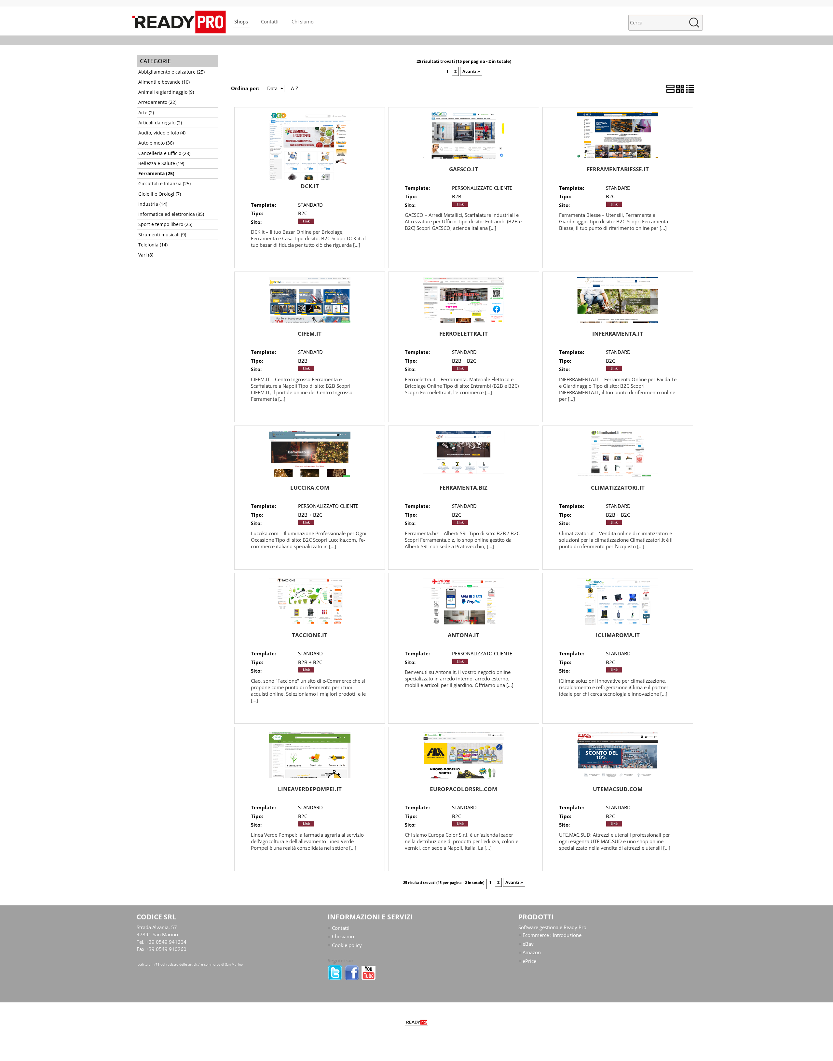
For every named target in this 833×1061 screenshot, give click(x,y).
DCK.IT (310, 186)
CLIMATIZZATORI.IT (618, 487)
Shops (241, 21)
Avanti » (471, 71)
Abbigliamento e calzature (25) (171, 72)
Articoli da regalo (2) (160, 123)
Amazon (532, 952)
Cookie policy (347, 945)
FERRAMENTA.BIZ (463, 487)
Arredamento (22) (157, 102)
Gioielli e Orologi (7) (159, 194)
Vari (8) (145, 255)
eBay (528, 944)
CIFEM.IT (309, 333)
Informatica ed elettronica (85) (171, 214)
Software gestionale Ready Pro (552, 927)
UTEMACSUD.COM (618, 789)
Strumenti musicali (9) (162, 235)
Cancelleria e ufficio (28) (164, 153)
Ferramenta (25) (156, 173)
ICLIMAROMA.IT (618, 635)
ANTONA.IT (463, 635)
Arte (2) (146, 113)
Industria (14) (152, 204)
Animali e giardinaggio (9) (166, 92)
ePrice (529, 961)
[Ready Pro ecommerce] (416, 1022)
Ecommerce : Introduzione (552, 935)
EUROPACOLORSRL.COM (463, 789)
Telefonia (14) (153, 245)
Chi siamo (303, 21)
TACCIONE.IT (309, 635)
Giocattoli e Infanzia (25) (164, 184)
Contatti (270, 21)
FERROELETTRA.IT (463, 333)
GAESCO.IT (463, 169)
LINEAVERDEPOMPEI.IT (310, 789)
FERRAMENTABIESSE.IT (618, 169)
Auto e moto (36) (156, 143)
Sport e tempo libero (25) (165, 224)
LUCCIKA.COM (309, 487)
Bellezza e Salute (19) (161, 163)
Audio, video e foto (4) (161, 133)
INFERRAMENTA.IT (617, 333)
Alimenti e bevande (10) (164, 82)
